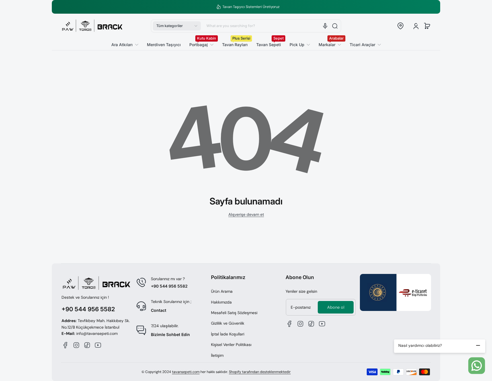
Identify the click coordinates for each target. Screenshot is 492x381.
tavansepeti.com (186, 372)
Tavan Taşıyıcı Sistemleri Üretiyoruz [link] (249, 7)
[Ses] (325, 25)
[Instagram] (76, 345)
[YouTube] (98, 345)
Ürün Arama (222, 291)
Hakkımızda (221, 302)
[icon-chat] (476, 365)
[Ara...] (334, 25)
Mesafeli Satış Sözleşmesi (234, 312)
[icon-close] (478, 345)
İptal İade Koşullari (227, 334)
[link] (363, 45)
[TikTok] (87, 345)
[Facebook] (65, 345)
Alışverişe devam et (246, 214)
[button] (177, 25)
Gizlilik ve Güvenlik (227, 323)
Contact (158, 310)
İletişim (217, 355)
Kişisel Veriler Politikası (231, 344)
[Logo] (92, 26)
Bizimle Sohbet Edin (170, 334)
